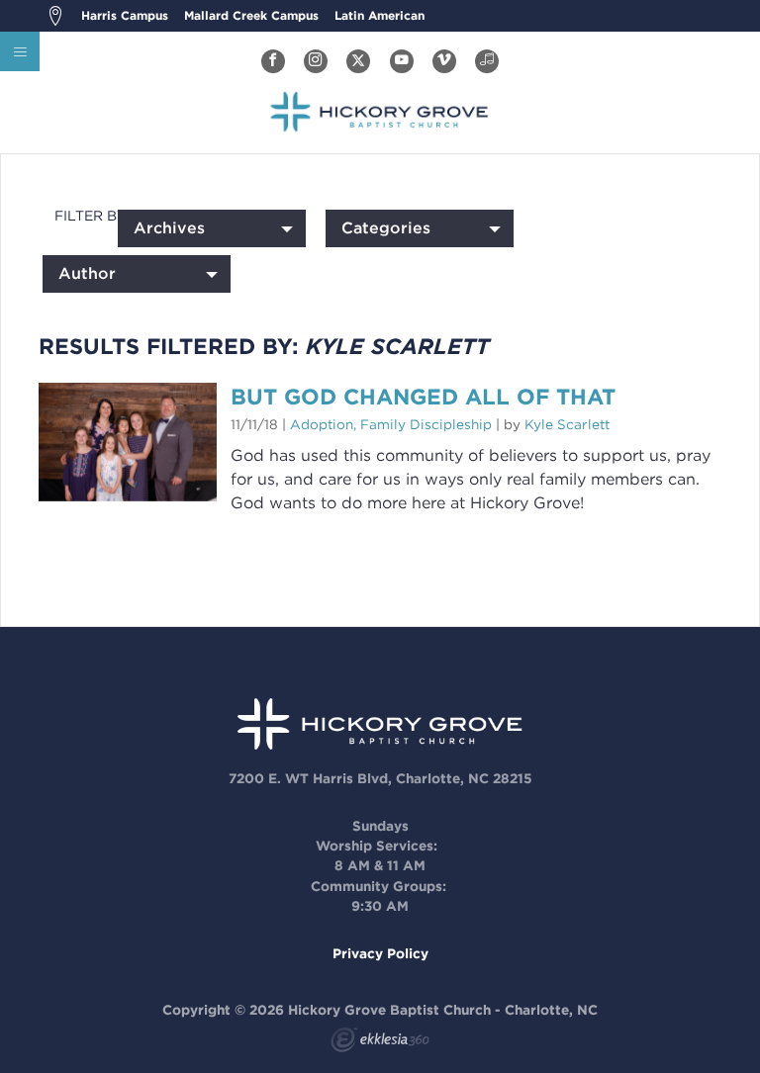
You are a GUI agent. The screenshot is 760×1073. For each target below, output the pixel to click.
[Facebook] (273, 61)
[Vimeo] (444, 61)
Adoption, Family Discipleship (391, 424)
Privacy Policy (380, 953)
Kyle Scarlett (567, 424)
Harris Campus (124, 15)
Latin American (379, 15)
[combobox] (212, 228)
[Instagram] (316, 61)
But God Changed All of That (423, 396)
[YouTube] (402, 61)
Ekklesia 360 (380, 1042)
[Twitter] (358, 61)
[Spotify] (487, 61)
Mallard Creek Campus (251, 15)
